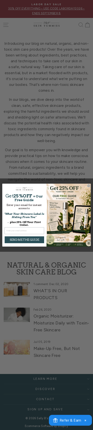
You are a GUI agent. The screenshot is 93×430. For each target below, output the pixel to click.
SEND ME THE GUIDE (24, 239)
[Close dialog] (89, 186)
